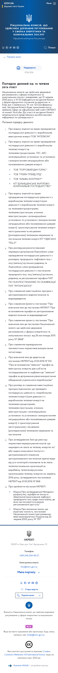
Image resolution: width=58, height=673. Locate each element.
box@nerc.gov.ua (29, 567)
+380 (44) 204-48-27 (29, 556)
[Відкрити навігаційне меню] (54, 3)
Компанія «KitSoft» (21, 666)
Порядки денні (14, 57)
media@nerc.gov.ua (35, 635)
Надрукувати (30, 68)
